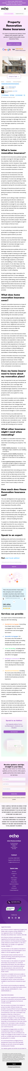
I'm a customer (9, 13)
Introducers (14, 888)
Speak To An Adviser (14, 44)
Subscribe (14, 794)
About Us (14, 871)
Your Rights (14, 879)
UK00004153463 (5, 991)
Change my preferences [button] (14, 1067)
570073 (16, 942)
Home (2, 81)
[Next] (24, 598)
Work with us (19, 13)
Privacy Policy (14, 882)
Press (14, 875)
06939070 (20, 931)
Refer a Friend (14, 877)
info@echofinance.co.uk (14, 862)
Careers (14, 886)
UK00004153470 (14, 989)
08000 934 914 (16, 860)
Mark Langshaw (12, 87)
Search (14, 566)
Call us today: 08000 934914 (14, 1)
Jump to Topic (13, 76)
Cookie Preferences (14, 890)
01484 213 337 (17, 858)
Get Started (14, 732)
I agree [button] (14, 1064)
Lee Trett (15, 91)
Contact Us (14, 873)
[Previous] (3, 598)
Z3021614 (8, 946)
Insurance (8, 81)
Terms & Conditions (14, 884)
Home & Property (17, 81)
